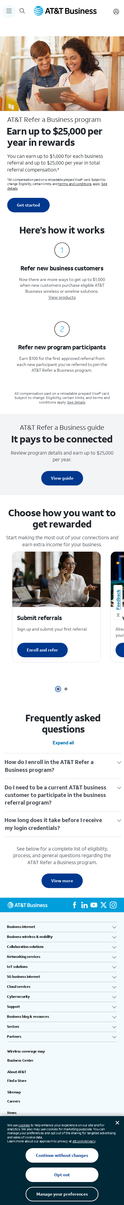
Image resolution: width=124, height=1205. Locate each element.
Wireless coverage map (26, 1051)
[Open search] (22, 11)
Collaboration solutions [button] (25, 947)
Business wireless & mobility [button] (29, 937)
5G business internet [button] (23, 977)
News (12, 1113)
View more (62, 880)
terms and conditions (74, 183)
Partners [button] (14, 1036)
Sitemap (13, 1092)
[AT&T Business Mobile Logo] (65, 11)
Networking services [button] (23, 957)
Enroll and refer (42, 650)
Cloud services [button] (18, 987)
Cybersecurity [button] (18, 996)
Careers (13, 1101)
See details (76, 402)
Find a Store (16, 1081)
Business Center (20, 1060)
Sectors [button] (13, 1026)
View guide (62, 478)
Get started (28, 205)
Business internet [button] (21, 927)
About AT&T (16, 1072)
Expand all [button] (63, 743)
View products (62, 297)
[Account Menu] (116, 11)
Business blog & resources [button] (28, 1016)
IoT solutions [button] (17, 967)
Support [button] (13, 1006)
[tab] (63, 765)
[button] (58, 689)
